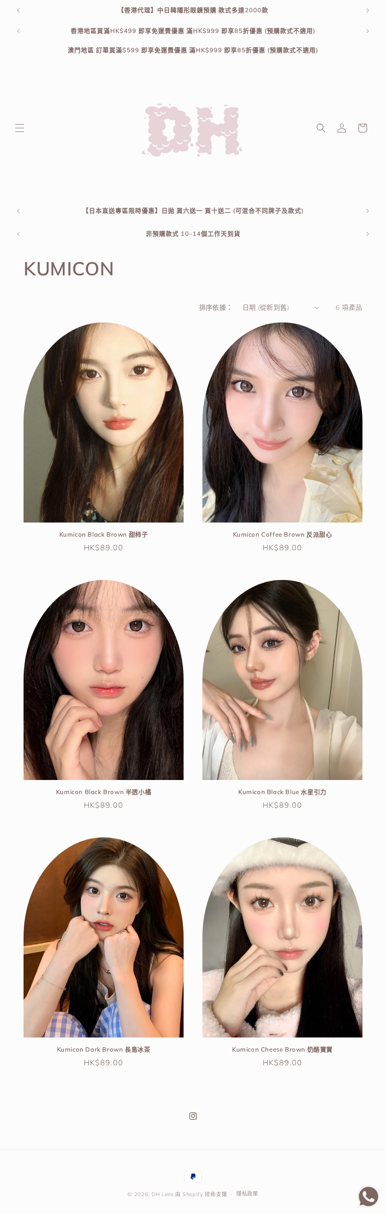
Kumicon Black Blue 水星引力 (282, 792)
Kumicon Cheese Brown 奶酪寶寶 (282, 1049)
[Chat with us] (368, 1205)
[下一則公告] (367, 10)
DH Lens (163, 1194)
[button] (19, 128)
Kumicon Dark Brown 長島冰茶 (104, 1049)
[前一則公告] (18, 10)
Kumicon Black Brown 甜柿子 (103, 534)
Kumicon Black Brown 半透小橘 (103, 792)
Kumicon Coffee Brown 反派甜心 (282, 534)
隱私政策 (247, 1193)
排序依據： (216, 307)
